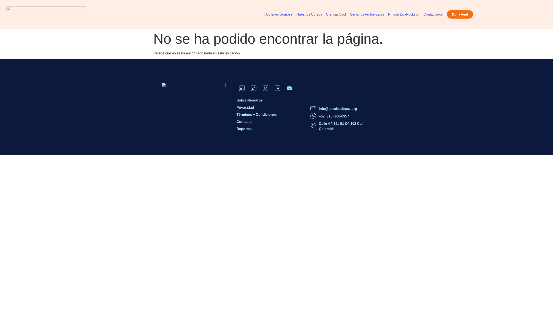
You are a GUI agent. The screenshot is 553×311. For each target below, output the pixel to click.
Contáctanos (433, 14)
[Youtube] (289, 88)
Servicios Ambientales (367, 14)
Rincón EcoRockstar (404, 14)
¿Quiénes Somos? (278, 14)
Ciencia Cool (336, 14)
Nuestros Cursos (309, 14)
